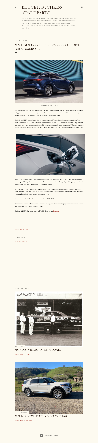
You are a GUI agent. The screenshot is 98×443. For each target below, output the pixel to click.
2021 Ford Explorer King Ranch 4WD (42, 416)
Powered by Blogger (51, 435)
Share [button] (17, 229)
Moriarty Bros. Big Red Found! (38, 350)
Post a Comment (21, 241)
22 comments (25, 354)
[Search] (82, 6)
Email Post (24, 229)
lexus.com (56, 211)
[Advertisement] (49, 265)
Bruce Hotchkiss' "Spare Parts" (42, 10)
